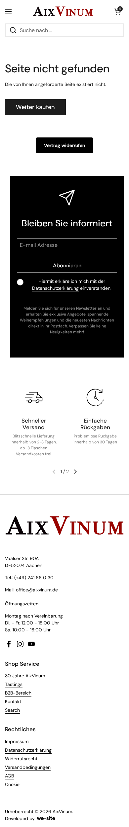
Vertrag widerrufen (64, 145)
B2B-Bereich (18, 693)
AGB (9, 776)
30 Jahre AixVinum (25, 676)
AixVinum (62, 811)
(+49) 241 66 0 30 (34, 578)
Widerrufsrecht (21, 759)
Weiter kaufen (35, 107)
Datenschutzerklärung (55, 288)
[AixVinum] (63, 11)
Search (12, 710)
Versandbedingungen (28, 767)
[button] (117, 11)
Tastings (13, 684)
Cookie (12, 784)
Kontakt (13, 701)
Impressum (16, 741)
